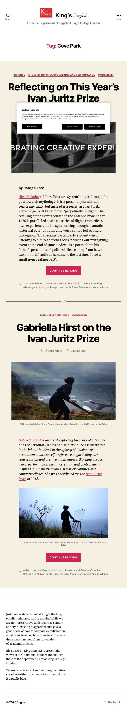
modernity (90, 574)
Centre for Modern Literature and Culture (46, 283)
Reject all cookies (72, 126)
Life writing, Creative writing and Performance (61, 74)
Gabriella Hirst (30, 440)
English (21, 702)
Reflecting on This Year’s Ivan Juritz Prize (63, 92)
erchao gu (52, 287)
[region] (63, 118)
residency (102, 574)
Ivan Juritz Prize (68, 287)
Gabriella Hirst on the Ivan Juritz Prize (63, 333)
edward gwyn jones (34, 287)
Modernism (106, 74)
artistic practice (32, 570)
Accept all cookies (95, 126)
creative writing (93, 283)
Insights (19, 74)
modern (64, 574)
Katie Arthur (55, 350)
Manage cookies (32, 126)
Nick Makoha (29, 197)
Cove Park (77, 283)
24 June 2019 (78, 350)
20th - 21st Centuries (54, 315)
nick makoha (100, 287)
